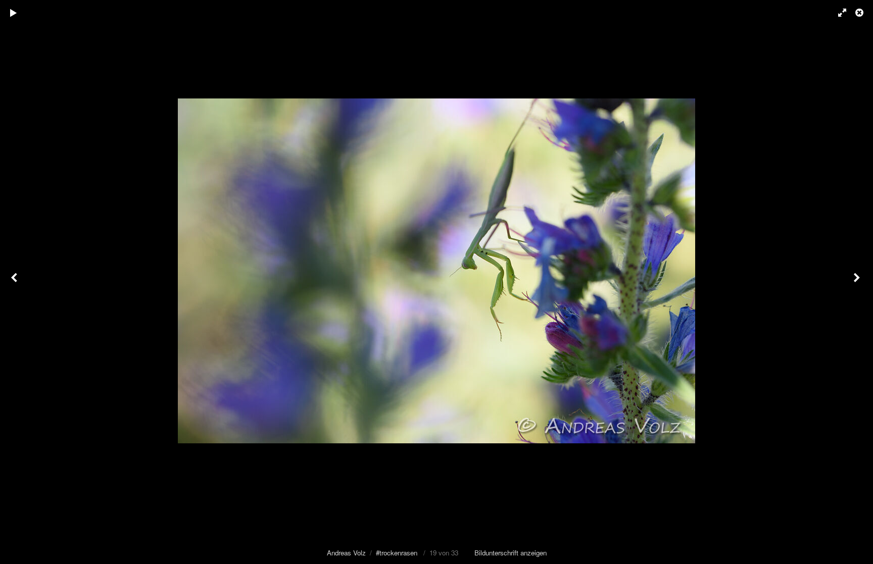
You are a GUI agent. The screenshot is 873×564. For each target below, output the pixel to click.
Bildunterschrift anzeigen (510, 552)
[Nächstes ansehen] (858, 282)
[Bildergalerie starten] (13, 12)
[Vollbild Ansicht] (838, 12)
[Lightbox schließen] (860, 12)
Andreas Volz (346, 552)
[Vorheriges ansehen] (15, 282)
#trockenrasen (396, 552)
